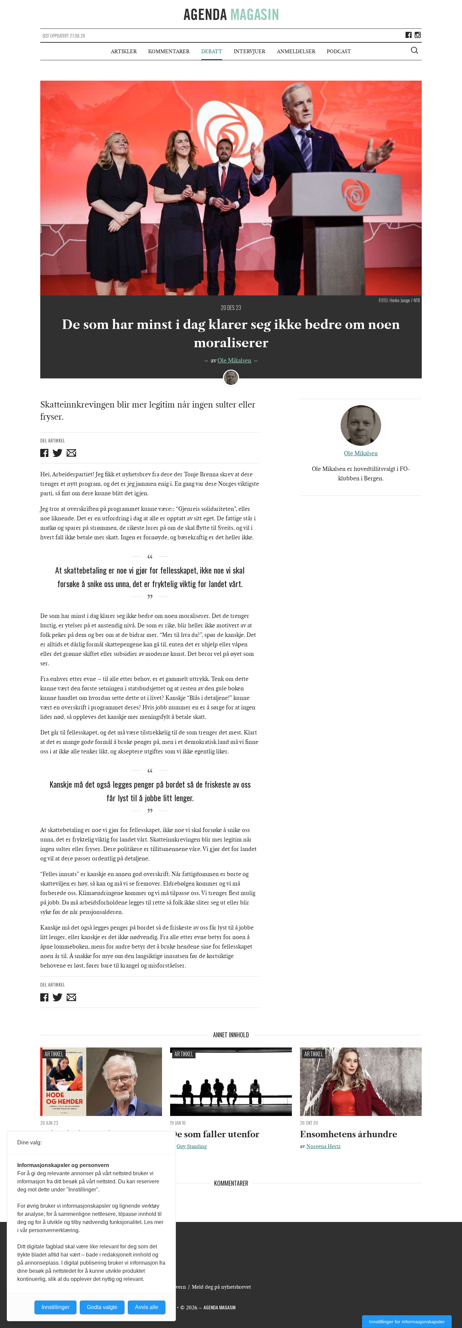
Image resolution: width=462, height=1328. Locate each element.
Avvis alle (146, 1307)
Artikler (124, 51)
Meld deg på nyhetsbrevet (221, 1287)
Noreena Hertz (323, 1146)
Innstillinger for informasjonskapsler (407, 1321)
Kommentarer (168, 51)
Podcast (339, 51)
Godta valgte (102, 1307)
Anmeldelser (296, 51)
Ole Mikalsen (234, 360)
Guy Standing (192, 1146)
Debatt (211, 51)
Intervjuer (249, 51)
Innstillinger (55, 1307)
